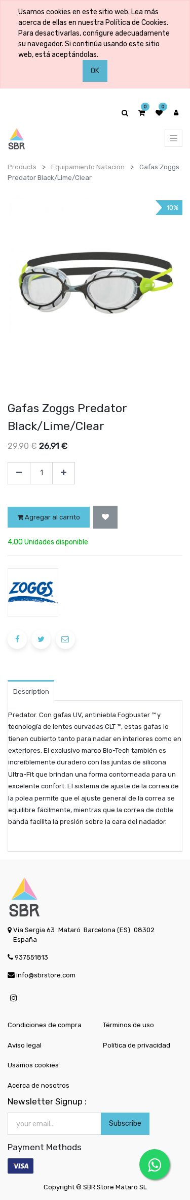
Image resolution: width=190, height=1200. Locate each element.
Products (22, 167)
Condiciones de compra (45, 1025)
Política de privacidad (136, 1045)
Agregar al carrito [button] (51, 517)
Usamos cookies (33, 1065)
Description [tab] (31, 691)
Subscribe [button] (125, 1123)
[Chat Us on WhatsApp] (154, 1164)
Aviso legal (25, 1045)
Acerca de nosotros (38, 1085)
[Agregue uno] (63, 473)
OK (95, 71)
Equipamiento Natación (88, 167)
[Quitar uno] (19, 473)
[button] (105, 517)
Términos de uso (128, 1025)
